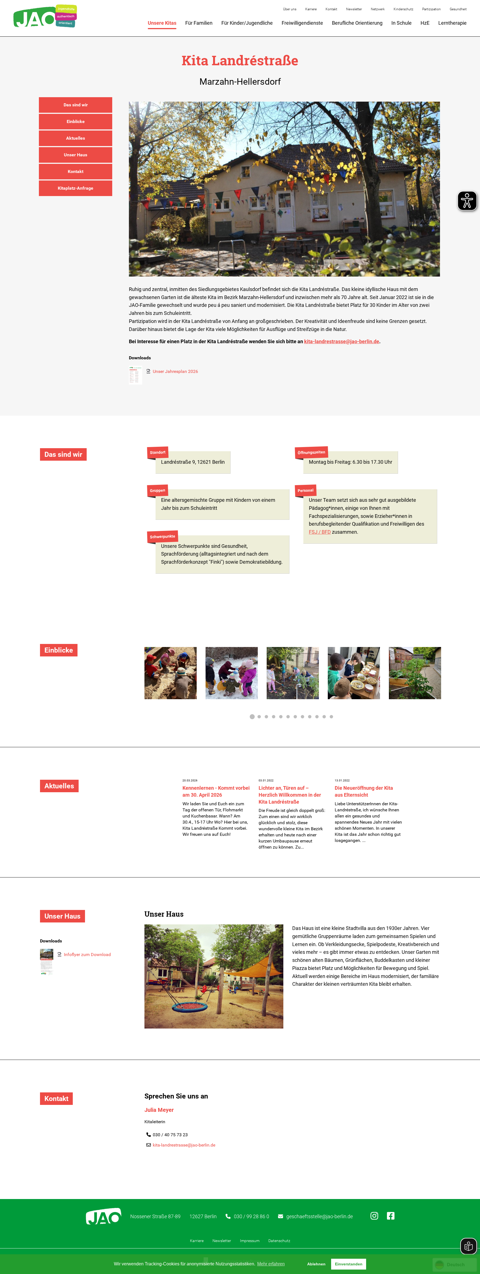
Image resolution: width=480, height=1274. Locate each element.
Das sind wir (76, 104)
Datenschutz (279, 1240)
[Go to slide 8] (302, 716)
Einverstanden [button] (348, 1264)
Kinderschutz (403, 9)
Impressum (249, 1240)
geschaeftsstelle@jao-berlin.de (319, 1216)
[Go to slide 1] (252, 716)
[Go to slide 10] (317, 716)
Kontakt (331, 9)
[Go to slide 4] (273, 716)
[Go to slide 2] (259, 716)
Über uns (289, 9)
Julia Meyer (159, 1110)
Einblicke (76, 121)
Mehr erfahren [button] (271, 1264)
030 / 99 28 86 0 (251, 1216)
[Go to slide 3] (266, 716)
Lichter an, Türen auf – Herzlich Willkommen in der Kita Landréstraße (290, 795)
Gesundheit (458, 9)
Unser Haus (75, 154)
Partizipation (431, 9)
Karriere (311, 9)
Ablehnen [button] (316, 1264)
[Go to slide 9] (309, 716)
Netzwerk (378, 9)
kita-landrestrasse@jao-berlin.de (341, 341)
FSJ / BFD (320, 532)
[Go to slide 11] (324, 716)
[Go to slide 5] (281, 716)
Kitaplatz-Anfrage (75, 188)
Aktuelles (75, 138)
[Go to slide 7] (295, 716)
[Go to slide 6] (288, 716)
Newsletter (354, 9)
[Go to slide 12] (331, 716)
